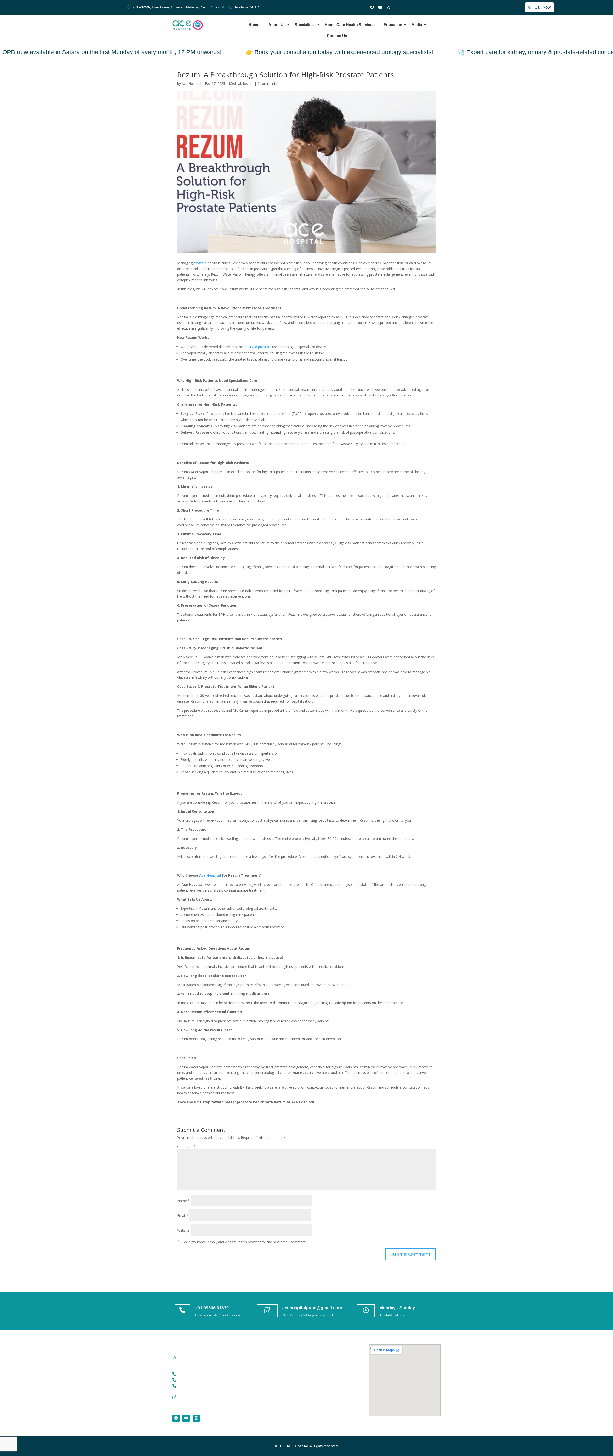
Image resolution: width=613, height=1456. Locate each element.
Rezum (248, 83)
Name (183, 1200)
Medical (235, 83)
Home (254, 25)
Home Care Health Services (350, 25)
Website (183, 1230)
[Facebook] (371, 7)
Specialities (305, 25)
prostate (200, 263)
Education (393, 25)
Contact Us (337, 36)
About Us (277, 25)
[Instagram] (388, 7)
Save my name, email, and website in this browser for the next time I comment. (244, 1242)
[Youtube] (380, 7)
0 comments (267, 83)
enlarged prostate (257, 346)
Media (416, 25)
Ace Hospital (210, 875)
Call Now (542, 7)
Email (182, 1215)
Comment (186, 1146)
